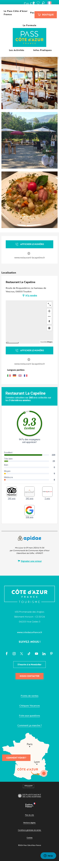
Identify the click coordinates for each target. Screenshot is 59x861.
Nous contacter (29, 676)
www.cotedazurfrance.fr (29, 632)
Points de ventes (29, 695)
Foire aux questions (29, 715)
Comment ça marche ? (29, 725)
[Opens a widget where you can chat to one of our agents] (48, 856)
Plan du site (29, 815)
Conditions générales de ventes (29, 830)
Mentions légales (29, 822)
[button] (43, 2)
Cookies (30, 837)
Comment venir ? (16, 757)
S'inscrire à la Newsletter (29, 664)
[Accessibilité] (34, 3)
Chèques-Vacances (29, 705)
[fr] (49, 3)
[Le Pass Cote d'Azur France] (29, 37)
